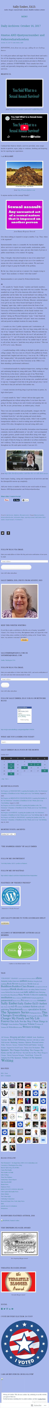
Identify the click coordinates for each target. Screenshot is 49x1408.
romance (41, 1000)
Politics (3, 1045)
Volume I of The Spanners (32, 1057)
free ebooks (16, 992)
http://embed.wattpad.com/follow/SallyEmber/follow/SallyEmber (19, 875)
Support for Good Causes (15, 1047)
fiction (7, 992)
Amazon (4, 981)
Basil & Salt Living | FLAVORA (10, 1167)
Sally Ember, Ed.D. (24, 6)
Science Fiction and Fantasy (27, 1045)
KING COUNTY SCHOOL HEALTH (12, 1189)
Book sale (36, 984)
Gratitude (4, 1040)
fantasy (37, 989)
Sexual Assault (9, 519)
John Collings (5, 1175)
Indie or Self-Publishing (17, 1039)
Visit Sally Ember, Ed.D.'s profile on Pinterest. (14, 863)
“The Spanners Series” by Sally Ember (19, 846)
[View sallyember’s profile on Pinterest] (7, 1309)
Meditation (21, 1042)
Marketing (13, 1042)
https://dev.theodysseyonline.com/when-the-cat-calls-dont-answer (26, 473)
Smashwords (16, 1009)
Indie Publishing (40, 992)
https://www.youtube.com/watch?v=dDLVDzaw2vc (26, 109)
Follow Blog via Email (12, 549)
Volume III (4, 1027)
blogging (36, 981)
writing (35, 1027)
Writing (24, 716)
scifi (39, 1006)
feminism (43, 989)
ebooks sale (27, 989)
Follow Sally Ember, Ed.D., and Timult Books (16, 567)
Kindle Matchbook (11, 995)
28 (44, 770)
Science (14, 1045)
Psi (22, 1000)
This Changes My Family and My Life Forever (24, 1018)
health (22, 992)
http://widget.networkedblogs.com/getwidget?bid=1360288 (17, 729)
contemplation (38, 986)
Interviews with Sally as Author (35, 1040)
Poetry (19, 1001)
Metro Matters (5, 1194)
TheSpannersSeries (36, 1013)
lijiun (2, 1203)
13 (38, 764)
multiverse (26, 997)
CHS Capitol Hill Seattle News (9, 1191)
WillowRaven (13, 1027)
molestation (17, 517)
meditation (6, 997)
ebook (13, 989)
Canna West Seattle (6, 1170)
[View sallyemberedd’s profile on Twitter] (4, 1309)
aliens (39, 978)
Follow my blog (24, 719)
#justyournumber (39, 515)
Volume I (31, 1023)
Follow (5, 685)
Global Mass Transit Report (9, 1179)
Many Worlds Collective (28, 994)
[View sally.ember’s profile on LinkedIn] (10, 1309)
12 (31, 764)
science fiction (30, 1006)
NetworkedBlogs (22, 707)
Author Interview (13, 981)
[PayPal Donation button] (24, 641)
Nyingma (33, 998)
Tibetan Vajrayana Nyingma (15, 1055)
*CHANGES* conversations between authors (23, 978)
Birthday (31, 981)
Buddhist (16, 986)
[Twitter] (2, 533)
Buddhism (6, 986)
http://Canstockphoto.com (26, 190)
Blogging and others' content (21, 1037)
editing (33, 989)
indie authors (29, 991)
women (20, 1027)
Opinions (16, 515)
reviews (35, 1001)
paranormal (6, 1000)
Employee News (5, 1187)
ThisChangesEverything (34, 1016)
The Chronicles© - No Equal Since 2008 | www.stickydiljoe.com (19, 1163)
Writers (27, 1027)
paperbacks (40, 998)
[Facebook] (8, 533)
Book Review (13, 983)
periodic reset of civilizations (9, 1206)
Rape (22, 517)
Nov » (7, 779)
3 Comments (18, 519)
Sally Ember (9, 1003)
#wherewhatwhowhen (7, 517)
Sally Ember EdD (6, 1007)
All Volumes (5, 1037)
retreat (26, 1000)
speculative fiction (37, 1009)
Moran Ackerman (17, 998)
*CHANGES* (5, 978)
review (31, 1001)
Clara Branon (27, 986)
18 (24, 767)
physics (15, 1001)
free (11, 992)
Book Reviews (23, 984)
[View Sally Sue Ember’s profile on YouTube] (12, 1309)
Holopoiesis (4, 1208)
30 (11, 774)
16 (11, 767)
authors (23, 980)
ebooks (20, 989)
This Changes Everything (24, 1013)
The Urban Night (6, 1196)
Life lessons (9, 515)
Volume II (39, 1024)
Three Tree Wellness (6, 1177)
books (30, 983)
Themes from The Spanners (32, 1048)
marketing (43, 994)
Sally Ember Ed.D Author (32, 1003)
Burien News (4, 1184)
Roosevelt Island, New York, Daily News (12, 1201)
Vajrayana (23, 1024)
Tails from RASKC (6, 1182)
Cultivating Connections (8, 1199)
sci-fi (14, 1006)
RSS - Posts (4, 1073)
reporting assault (29, 517)
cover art (44, 986)
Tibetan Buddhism (14, 1024)
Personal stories (24, 515)
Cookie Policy (42, 1399)
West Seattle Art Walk (7, 1172)
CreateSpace (5, 989)
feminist (3, 992)
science (20, 1006)
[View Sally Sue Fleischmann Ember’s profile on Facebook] (2, 1309)
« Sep (2, 779)
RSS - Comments (6, 1076)
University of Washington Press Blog (11, 1165)
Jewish (3, 995)
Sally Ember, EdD (18, 43)
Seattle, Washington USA (8, 660)
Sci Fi (19, 716)
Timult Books (29, 1055)
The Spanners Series (24, 715)
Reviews (9, 1045)
